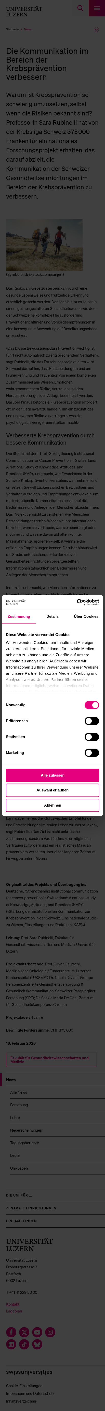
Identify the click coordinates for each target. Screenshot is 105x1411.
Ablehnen (52, 805)
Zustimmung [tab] (19, 616)
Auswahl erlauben (52, 790)
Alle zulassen (52, 775)
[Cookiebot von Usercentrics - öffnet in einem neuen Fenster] (77, 602)
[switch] (92, 721)
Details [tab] (52, 616)
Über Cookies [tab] (86, 616)
